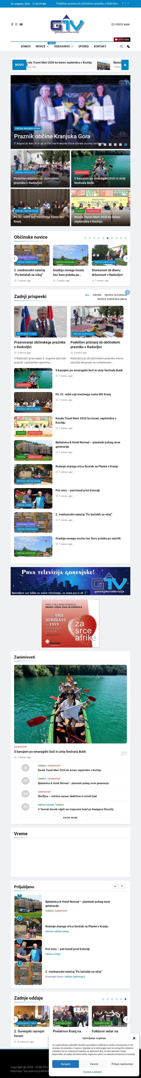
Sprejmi (65, 1064)
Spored (83, 46)
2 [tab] (105, 145)
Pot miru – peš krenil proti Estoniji (78, 490)
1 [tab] (100, 145)
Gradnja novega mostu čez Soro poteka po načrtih (29, 274)
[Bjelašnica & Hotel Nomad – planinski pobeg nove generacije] (78, 67)
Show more (70, 817)
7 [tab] (112, 238)
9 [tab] (121, 238)
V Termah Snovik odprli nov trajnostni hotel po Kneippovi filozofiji (75, 809)
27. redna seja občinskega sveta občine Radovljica (109, 274)
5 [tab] (121, 145)
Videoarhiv (62, 46)
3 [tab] (110, 145)
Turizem (79, 211)
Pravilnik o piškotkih (92, 1072)
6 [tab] (126, 145)
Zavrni (94, 1064)
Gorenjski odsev (26, 524)
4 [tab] (115, 145)
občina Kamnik (46, 804)
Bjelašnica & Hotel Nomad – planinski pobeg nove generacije (73, 783)
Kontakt (100, 46)
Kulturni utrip (24, 1023)
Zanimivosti (81, 172)
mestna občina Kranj (26, 211)
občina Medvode (26, 262)
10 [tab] (125, 238)
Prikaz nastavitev (122, 1064)
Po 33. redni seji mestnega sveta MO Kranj (83, 394)
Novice (43, 45)
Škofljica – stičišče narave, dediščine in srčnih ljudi (67, 796)
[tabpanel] (70, 112)
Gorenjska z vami (26, 333)
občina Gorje (24, 505)
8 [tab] (116, 238)
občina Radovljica (25, 117)
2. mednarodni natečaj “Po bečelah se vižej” (84, 514)
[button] (134, 1038)
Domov (26, 46)
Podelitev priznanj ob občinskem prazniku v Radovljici (87, 3)
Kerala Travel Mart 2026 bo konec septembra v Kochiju (69, 770)
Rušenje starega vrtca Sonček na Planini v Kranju (87, 466)
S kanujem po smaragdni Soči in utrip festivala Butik (89, 370)
